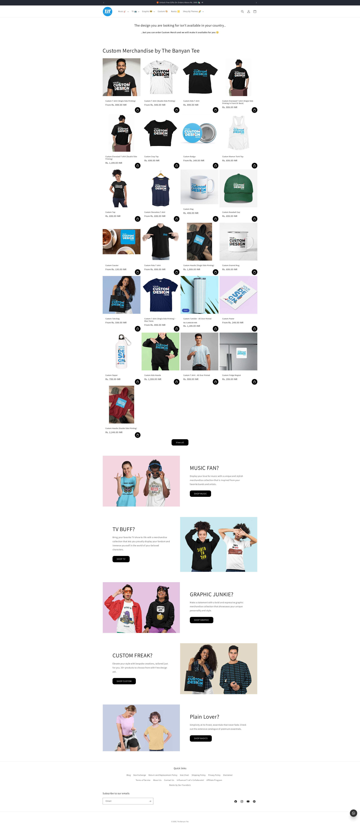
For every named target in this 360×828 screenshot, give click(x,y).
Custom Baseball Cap (231, 212)
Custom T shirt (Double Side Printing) (159, 101)
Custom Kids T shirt (191, 101)
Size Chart (184, 775)
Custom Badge (189, 156)
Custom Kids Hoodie (152, 375)
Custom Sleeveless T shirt (154, 212)
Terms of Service (143, 780)
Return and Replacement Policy (162, 775)
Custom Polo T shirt (152, 265)
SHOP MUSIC (200, 493)
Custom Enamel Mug (230, 265)
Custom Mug (188, 209)
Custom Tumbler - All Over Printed (197, 319)
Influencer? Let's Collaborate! (190, 780)
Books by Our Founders (180, 785)
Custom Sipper (111, 375)
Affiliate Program (214, 780)
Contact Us (169, 780)
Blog (129, 775)
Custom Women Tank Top (232, 156)
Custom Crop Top (151, 156)
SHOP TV (121, 558)
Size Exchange (139, 775)
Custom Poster (228, 319)
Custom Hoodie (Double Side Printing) (121, 428)
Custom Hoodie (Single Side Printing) (198, 265)
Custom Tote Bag (112, 319)
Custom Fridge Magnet (231, 375)
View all (180, 442)
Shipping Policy (199, 775)
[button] (123, 11)
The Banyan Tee (183, 822)
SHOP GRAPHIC (201, 620)
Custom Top (110, 212)
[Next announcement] (256, 2)
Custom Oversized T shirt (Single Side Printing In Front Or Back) (237, 102)
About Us (157, 780)
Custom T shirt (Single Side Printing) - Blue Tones (160, 320)
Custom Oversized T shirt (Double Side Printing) (121, 157)
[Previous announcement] (104, 2)
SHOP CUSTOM (124, 681)
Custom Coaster (111, 265)
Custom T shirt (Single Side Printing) (120, 101)
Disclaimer (228, 775)
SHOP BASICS (201, 738)
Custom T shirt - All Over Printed (196, 375)
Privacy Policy (214, 775)
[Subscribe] (150, 801)
